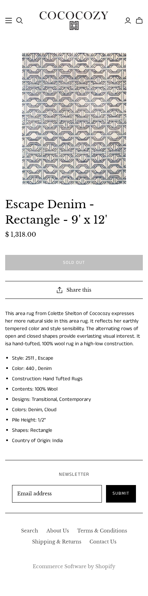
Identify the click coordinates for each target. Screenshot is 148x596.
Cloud (50, 409)
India (57, 440)
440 (30, 368)
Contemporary (75, 399)
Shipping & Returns (56, 542)
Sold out (74, 262)
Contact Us (102, 542)
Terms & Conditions (102, 531)
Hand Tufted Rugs (63, 378)
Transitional (44, 399)
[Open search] (19, 20)
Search (29, 531)
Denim (45, 368)
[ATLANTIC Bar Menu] (8, 20)
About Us (57, 531)
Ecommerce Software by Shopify (74, 566)
